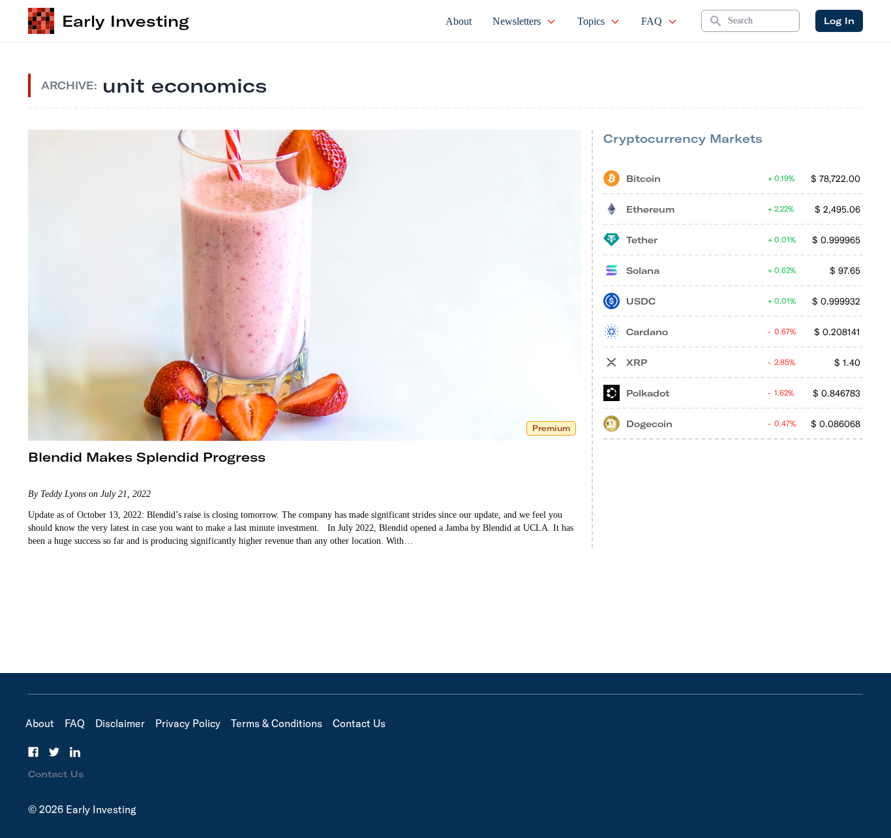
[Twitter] (54, 752)
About (459, 21)
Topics (591, 21)
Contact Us (359, 723)
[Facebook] (33, 752)
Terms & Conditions (276, 723)
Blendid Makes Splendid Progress (146, 457)
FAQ (651, 21)
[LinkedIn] (75, 752)
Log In (839, 21)
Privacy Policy (187, 723)
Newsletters (516, 21)
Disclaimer (120, 723)
